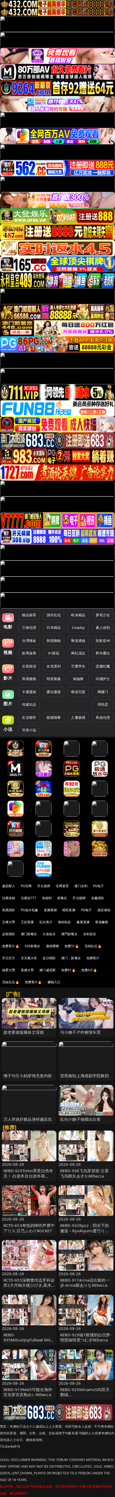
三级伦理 (29, 627)
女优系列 (54, 666)
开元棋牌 (43, 886)
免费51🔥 (71, 946)
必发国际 (8, 934)
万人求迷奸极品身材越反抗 (27, 1119)
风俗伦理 (103, 717)
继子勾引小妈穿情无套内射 (27, 1075)
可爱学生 (78, 666)
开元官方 (8, 958)
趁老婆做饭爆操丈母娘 (23, 1032)
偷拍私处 (64, 922)
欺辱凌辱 (29, 653)
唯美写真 (78, 691)
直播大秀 (27, 970)
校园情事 (54, 717)
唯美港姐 (78, 640)
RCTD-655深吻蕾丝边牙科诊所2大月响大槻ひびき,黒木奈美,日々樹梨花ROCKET (29, 1285)
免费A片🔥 (89, 970)
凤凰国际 (8, 910)
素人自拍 (103, 627)
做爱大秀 (8, 970)
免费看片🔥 (10, 946)
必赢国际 (97, 898)
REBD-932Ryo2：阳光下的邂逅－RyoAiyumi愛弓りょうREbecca (84, 1230)
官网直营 (62, 886)
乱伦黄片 (45, 922)
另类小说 (29, 730)
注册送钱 (8, 898)
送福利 (47, 898)
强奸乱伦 (54, 615)
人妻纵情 (78, 717)
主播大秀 (8, 922)
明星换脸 (54, 678)
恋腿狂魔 (103, 666)
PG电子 (98, 886)
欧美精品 (78, 615)
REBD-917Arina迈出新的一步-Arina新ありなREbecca (85, 1282)
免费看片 (92, 958)
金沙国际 (49, 958)
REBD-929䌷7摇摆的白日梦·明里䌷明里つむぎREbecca (85, 1337)
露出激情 (54, 691)
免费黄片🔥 (33, 982)
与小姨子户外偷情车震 (80, 1032)
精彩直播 (68, 910)
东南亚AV (102, 640)
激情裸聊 (52, 946)
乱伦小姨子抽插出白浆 (80, 1119)
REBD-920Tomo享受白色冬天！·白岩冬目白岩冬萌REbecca (28, 1175)
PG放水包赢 (29, 910)
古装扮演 (29, 666)
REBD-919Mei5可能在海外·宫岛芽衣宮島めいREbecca (28, 1392)
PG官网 (26, 886)
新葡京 (62, 898)
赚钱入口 (54, 982)
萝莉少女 (103, 615)
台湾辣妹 (29, 640)
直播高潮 (50, 910)
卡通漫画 (29, 691)
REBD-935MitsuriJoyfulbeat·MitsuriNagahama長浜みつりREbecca (29, 1342)
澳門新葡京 (69, 934)
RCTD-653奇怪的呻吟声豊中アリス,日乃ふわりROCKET (29, 1228)
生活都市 (29, 717)
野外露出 (103, 653)
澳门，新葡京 (71, 958)
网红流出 (78, 653)
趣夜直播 (83, 922)
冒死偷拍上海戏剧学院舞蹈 (84, 1075)
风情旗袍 (29, 678)
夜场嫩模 (101, 922)
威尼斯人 (8, 886)
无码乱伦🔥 (93, 946)
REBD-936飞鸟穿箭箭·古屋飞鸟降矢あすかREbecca (84, 1173)
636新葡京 (32, 946)
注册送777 (28, 898)
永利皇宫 (89, 934)
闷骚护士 (103, 678)
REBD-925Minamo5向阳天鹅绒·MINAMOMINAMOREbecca (85, 1397)
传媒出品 (29, 704)
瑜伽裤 (78, 678)
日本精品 (54, 627)
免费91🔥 (68, 970)
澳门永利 (80, 886)
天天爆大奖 (29, 958)
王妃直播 (27, 922)
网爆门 (103, 691)
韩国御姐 (54, 640)
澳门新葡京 (29, 934)
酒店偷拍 (103, 910)
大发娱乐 (49, 934)
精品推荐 (29, 615)
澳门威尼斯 (47, 970)
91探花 (53, 653)
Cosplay (78, 627)
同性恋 (103, 704)
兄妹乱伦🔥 (10, 982)
